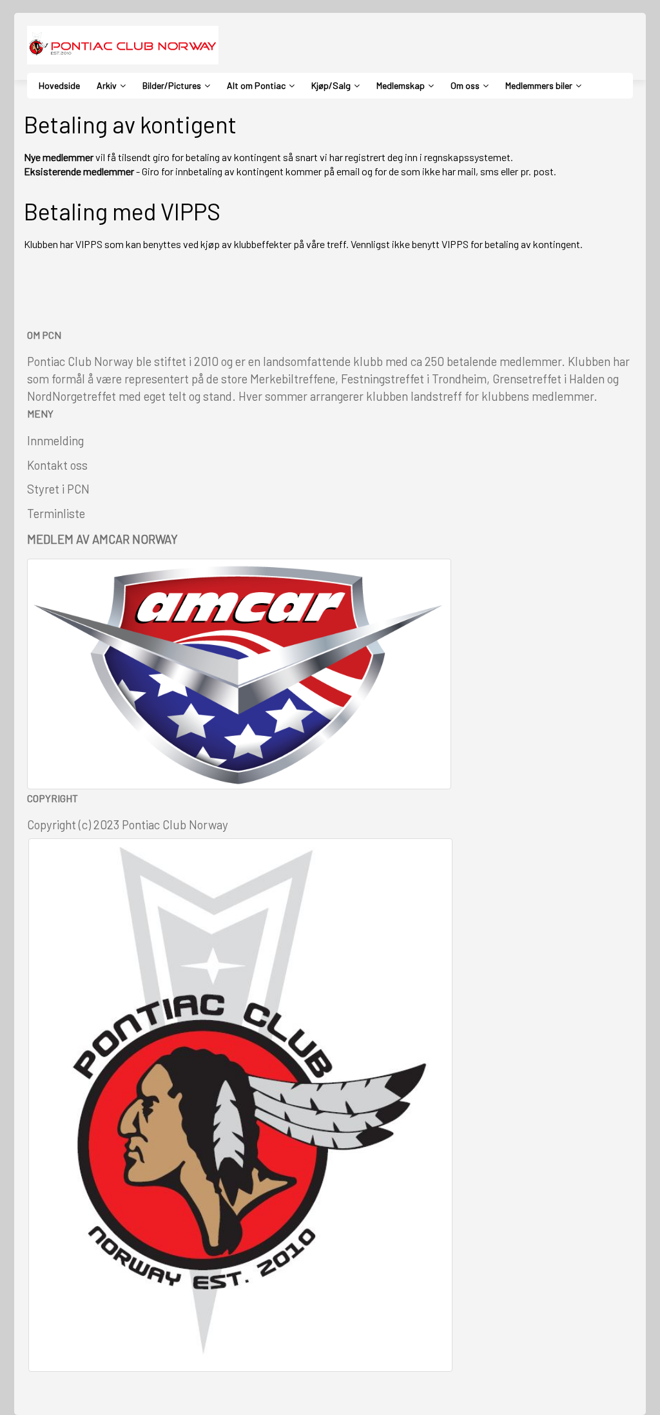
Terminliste (56, 513)
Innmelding (55, 440)
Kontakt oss (57, 464)
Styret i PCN (58, 488)
